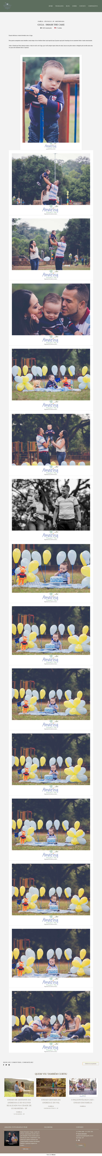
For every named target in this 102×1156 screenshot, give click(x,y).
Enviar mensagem (82, 1133)
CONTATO (82, 6)
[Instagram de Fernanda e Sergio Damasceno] (76, 1140)
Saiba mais (25, 1149)
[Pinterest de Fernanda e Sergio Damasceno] (79, 1140)
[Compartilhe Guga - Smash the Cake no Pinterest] (9, 1065)
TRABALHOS (59, 6)
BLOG (68, 6)
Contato (81, 1145)
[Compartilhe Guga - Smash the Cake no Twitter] (6, 1065)
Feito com (51, 1154)
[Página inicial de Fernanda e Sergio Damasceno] (9, 6)
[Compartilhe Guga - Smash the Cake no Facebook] (3, 1065)
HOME (51, 6)
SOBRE (74, 6)
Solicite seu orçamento (90, 1063)
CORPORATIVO (93, 6)
